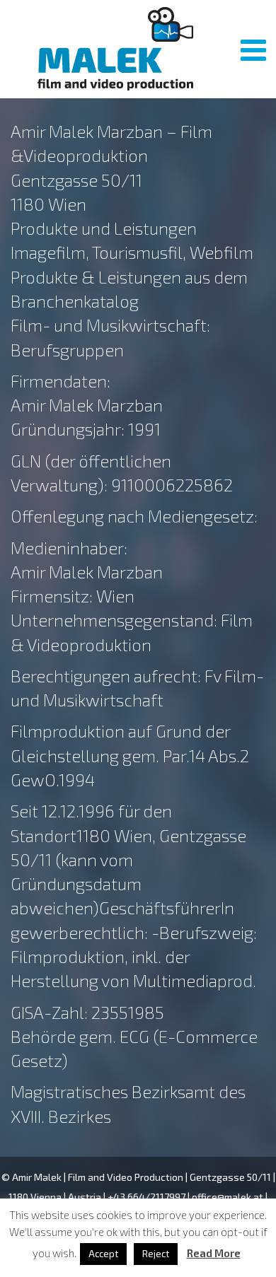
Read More (214, 1253)
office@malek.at (227, 1197)
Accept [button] (103, 1253)
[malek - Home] (115, 49)
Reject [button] (155, 1253)
